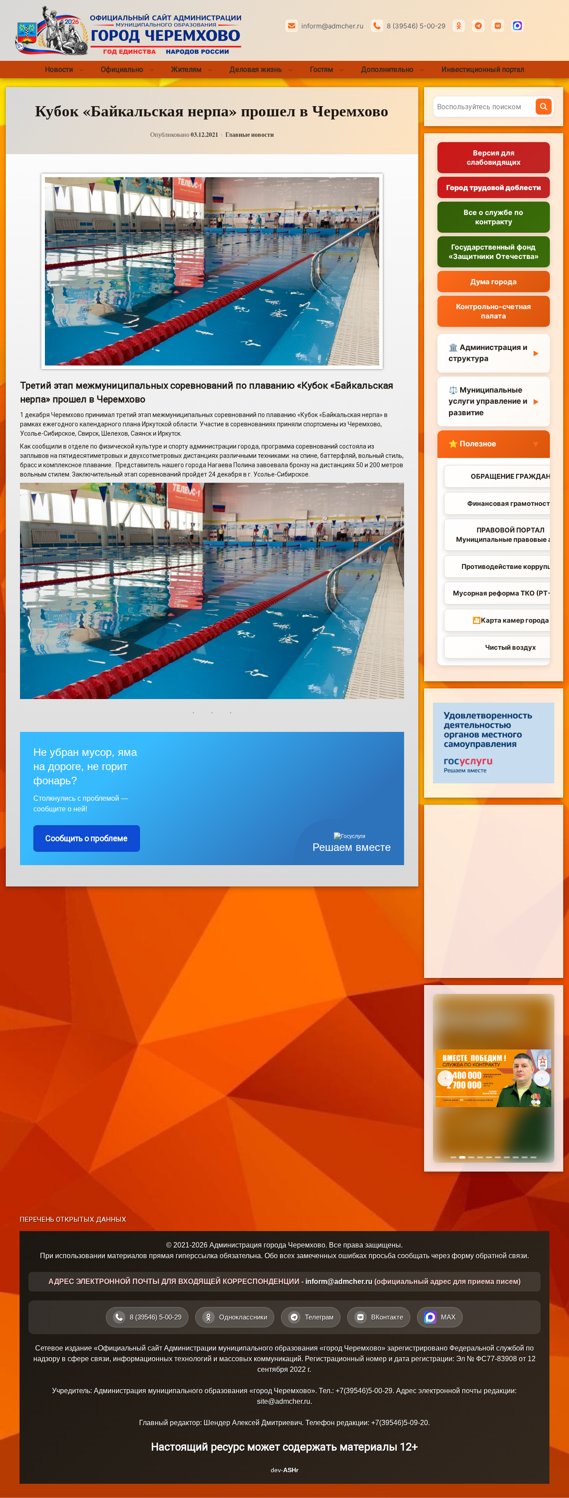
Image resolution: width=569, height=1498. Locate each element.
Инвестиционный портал (482, 69)
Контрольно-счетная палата (493, 311)
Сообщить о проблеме (86, 838)
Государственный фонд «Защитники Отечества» (494, 251)
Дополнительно (387, 69)
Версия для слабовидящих (494, 157)
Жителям (186, 69)
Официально (122, 69)
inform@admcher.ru (332, 26)
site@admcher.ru (283, 1401)
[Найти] (544, 107)
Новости (59, 69)
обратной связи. (502, 1256)
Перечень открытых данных (73, 1220)
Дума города (493, 281)
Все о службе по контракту (493, 217)
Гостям (321, 69)
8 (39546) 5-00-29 (416, 26)
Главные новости (249, 134)
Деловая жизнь (255, 69)
